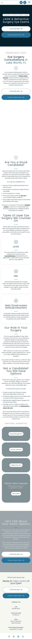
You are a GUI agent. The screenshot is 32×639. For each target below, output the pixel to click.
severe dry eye (8, 408)
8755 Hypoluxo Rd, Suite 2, (16, 627)
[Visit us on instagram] (13, 636)
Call (16, 607)
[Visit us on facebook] (9, 636)
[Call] (24, 2)
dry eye (23, 195)
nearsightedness (10, 256)
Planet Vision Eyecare (16, 483)
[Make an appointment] (21, 2)
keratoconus (25, 406)
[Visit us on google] (18, 636)
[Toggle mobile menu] (29, 2)
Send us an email (16, 613)
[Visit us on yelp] (23, 636)
